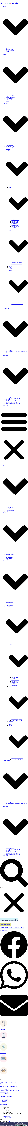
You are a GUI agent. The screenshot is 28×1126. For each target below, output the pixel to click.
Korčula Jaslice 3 (15, 222)
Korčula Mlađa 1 (15, 223)
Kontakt (7, 101)
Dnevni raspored (9, 145)
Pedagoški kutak (9, 49)
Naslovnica (3, 924)
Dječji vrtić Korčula (9, 3)
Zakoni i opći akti (10, 397)
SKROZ (10, 1121)
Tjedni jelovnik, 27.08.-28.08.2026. (8, 1082)
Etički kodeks (9, 350)
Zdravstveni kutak (10, 50)
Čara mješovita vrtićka (16, 264)
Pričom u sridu (3, 1100)
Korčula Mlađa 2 (15, 225)
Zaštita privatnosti (10, 99)
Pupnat (10, 267)
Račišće (10, 268)
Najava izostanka (9, 147)
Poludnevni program (10, 97)
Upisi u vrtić (5, 405)
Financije (8, 399)
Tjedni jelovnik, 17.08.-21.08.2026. (6, 1096)
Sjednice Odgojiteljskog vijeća (13, 402)
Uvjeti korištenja (9, 98)
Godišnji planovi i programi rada (13, 398)
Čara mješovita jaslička (16, 262)
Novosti (8, 924)
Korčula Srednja (15, 226)
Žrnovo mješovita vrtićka (17, 304)
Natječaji (8, 51)
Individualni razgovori (11, 146)
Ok (16, 1125)
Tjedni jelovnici (9, 48)
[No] (26, 1125)
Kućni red (8, 149)
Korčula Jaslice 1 (15, 220)
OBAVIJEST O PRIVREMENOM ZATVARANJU (8, 1086)
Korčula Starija (14, 227)
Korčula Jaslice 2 (15, 221)
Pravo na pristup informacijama (13, 403)
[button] (14, 436)
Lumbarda (11, 266)
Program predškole (10, 95)
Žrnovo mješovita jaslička (17, 302)
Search (1, 887)
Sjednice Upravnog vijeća (11, 400)
